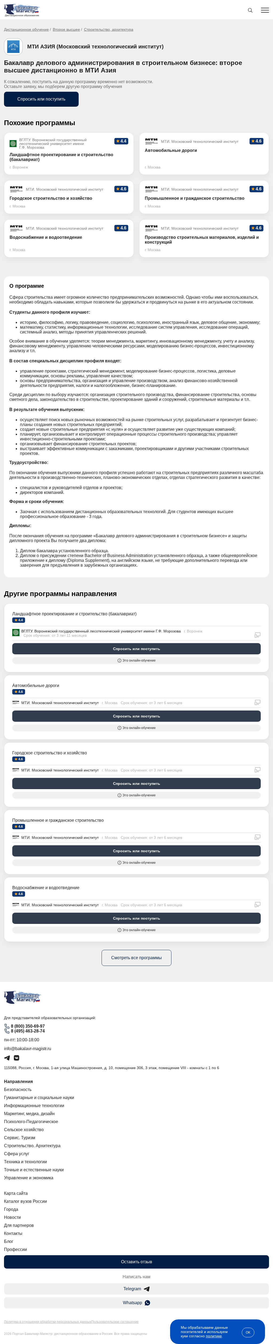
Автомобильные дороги (35, 685)
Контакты (13, 1233)
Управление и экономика (28, 1178)
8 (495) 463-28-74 (28, 1031)
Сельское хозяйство (24, 1129)
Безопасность (17, 1089)
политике (214, 1336)
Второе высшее (66, 29)
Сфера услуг (16, 1153)
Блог (8, 1241)
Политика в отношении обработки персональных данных (47, 1322)
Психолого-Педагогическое (31, 1121)
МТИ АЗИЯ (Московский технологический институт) (95, 46)
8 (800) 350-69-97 (28, 1026)
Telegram (132, 1289)
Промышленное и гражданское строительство (58, 820)
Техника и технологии (25, 1161)
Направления (18, 1081)
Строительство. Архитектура (32, 1145)
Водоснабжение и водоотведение (45, 887)
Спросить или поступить (41, 99)
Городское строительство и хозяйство (49, 753)
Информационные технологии (34, 1105)
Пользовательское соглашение (115, 1322)
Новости (12, 1217)
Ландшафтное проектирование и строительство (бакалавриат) (74, 614)
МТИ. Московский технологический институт (60, 703)
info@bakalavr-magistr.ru (27, 1048)
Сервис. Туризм (19, 1137)
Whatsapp (132, 1302)
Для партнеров (19, 1225)
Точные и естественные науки (34, 1170)
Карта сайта (16, 1193)
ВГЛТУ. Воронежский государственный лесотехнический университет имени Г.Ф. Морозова (101, 631)
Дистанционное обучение (26, 29)
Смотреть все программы (136, 957)
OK (248, 1332)
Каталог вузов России (25, 1201)
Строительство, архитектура (108, 29)
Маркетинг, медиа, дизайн (29, 1113)
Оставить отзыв (136, 1261)
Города (11, 1209)
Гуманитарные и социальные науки (39, 1097)
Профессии (15, 1249)
